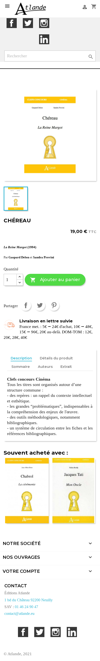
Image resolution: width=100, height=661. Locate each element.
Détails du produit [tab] (56, 358)
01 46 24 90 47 (26, 607)
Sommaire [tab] (20, 366)
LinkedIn (44, 39)
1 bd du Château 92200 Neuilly (28, 600)
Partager (25, 305)
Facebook (12, 23)
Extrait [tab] (66, 366)
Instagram (44, 23)
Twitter (28, 23)
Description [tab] (21, 358)
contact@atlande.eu (19, 613)
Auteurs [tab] (45, 366)
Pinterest (53, 305)
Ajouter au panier (55, 280)
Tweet (39, 305)
